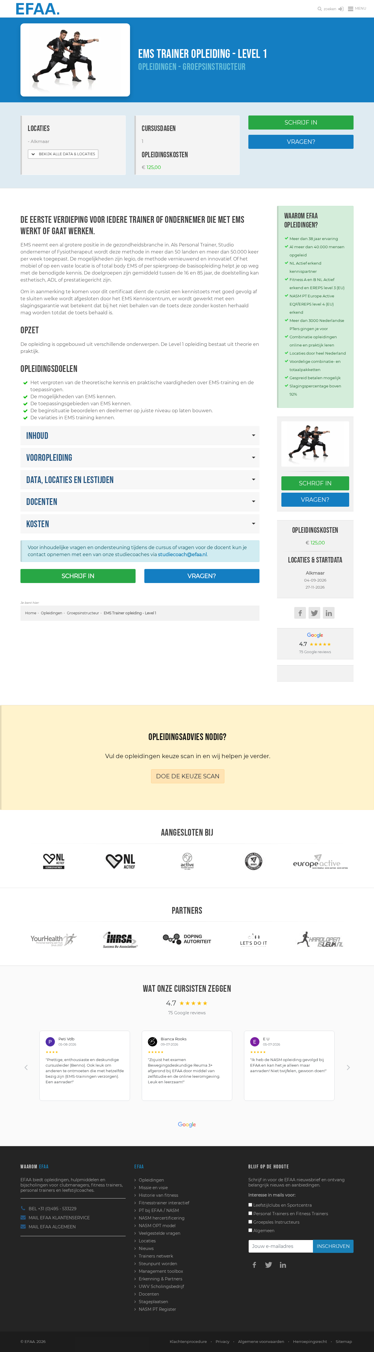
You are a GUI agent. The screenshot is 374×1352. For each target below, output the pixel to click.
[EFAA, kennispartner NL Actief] (54, 861)
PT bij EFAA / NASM (159, 1210)
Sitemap (344, 1341)
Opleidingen (51, 613)
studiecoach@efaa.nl (182, 554)
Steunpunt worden (158, 1263)
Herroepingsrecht (310, 1341)
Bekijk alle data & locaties (66, 154)
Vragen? (301, 141)
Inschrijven (333, 1246)
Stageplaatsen (153, 1301)
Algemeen (263, 1230)
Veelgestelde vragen (159, 1233)
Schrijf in (301, 122)
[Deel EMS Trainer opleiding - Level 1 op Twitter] (314, 613)
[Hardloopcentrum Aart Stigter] (320, 938)
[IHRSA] (120, 938)
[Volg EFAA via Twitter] (268, 1264)
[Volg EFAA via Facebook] (254, 1264)
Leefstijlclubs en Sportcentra (282, 1205)
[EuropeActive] (320, 861)
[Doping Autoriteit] (187, 938)
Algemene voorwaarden (261, 1341)
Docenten (149, 1294)
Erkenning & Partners (160, 1279)
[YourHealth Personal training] (54, 938)
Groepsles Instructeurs (275, 1222)
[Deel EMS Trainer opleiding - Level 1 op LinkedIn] (329, 613)
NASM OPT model (157, 1225)
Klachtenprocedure (188, 1341)
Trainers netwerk (156, 1256)
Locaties (147, 1241)
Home (30, 613)
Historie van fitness (158, 1195)
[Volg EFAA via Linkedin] (283, 1264)
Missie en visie (153, 1187)
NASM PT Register (157, 1309)
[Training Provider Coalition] (253, 861)
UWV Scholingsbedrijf (161, 1286)
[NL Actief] (120, 861)
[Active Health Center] (187, 861)
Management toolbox (161, 1271)
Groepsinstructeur (83, 613)
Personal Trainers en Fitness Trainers (290, 1213)
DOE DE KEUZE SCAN (187, 776)
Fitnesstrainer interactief (164, 1203)
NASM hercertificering (162, 1218)
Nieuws (146, 1248)
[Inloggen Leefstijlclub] (341, 9)
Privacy (222, 1341)
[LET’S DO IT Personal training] (253, 938)
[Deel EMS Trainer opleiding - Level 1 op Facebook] (300, 613)
